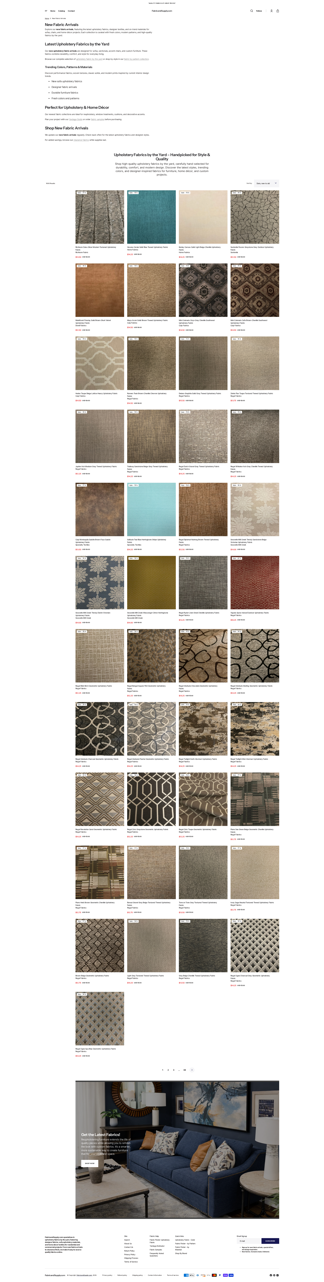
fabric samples (97, 119)
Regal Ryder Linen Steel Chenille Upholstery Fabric (199, 613)
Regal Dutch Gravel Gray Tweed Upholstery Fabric (199, 466)
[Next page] (192, 1069)
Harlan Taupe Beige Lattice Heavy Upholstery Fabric (96, 393)
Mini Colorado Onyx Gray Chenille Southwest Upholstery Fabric (197, 321)
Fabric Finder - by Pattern (185, 1243)
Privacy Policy (129, 1254)
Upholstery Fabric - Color (185, 1240)
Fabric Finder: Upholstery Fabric (160, 1241)
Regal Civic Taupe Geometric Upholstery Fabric (198, 829)
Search (127, 1240)
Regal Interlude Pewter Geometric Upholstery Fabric (148, 759)
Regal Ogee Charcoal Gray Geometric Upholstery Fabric (250, 977)
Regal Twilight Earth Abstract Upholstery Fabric (198, 759)
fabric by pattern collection (136, 59)
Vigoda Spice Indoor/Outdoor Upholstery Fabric (250, 613)
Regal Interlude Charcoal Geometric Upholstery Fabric (97, 759)
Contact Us (128, 1247)
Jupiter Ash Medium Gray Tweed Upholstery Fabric (96, 466)
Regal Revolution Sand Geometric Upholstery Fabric (96, 829)
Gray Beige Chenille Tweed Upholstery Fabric (197, 976)
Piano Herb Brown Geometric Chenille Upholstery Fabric (95, 903)
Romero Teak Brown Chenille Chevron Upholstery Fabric (147, 394)
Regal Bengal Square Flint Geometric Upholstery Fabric (146, 687)
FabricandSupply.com (84, 1275)
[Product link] (99, 224)
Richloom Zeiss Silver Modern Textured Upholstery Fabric (95, 248)
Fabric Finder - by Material (182, 1248)
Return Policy (129, 1251)
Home (47, 18)
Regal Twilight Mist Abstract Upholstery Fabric (249, 759)
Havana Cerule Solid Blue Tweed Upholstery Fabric (147, 247)
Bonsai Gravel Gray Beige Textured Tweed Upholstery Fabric (148, 903)
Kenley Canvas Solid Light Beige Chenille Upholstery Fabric (200, 248)
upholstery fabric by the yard (89, 59)
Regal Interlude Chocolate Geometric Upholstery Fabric (198, 687)
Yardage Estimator (157, 1246)
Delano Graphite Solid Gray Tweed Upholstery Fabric (200, 393)
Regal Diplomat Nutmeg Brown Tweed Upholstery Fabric (199, 540)
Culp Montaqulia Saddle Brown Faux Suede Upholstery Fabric (92, 540)
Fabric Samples (156, 1250)
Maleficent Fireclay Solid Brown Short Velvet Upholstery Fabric (93, 321)
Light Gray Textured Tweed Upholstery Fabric (145, 976)
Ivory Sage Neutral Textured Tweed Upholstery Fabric (252, 902)
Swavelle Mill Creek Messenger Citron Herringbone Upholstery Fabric (147, 614)
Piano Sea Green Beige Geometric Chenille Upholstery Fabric (252, 830)
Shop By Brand (181, 1253)
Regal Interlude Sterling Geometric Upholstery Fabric (252, 686)
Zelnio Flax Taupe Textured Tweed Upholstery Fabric (252, 393)
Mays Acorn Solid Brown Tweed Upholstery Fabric (147, 320)
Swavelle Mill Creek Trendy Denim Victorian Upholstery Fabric (92, 614)
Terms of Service (131, 1262)
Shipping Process (131, 1258)
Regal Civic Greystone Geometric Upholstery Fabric (147, 829)
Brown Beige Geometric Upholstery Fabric (92, 976)
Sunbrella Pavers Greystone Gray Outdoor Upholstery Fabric (252, 248)
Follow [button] (259, 11)
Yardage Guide (75, 119)
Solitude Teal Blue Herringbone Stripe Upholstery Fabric (146, 540)
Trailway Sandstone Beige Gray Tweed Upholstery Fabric (147, 467)
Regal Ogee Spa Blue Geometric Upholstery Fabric (95, 1049)
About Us (128, 1243)
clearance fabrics (81, 140)
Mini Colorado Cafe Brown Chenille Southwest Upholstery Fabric (249, 321)
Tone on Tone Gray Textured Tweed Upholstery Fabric (198, 903)
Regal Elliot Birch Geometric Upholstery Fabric (93, 686)
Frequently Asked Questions (157, 1254)
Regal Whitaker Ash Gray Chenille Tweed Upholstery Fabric (252, 467)
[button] (252, 10)
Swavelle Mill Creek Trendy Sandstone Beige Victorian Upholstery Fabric (248, 540)
